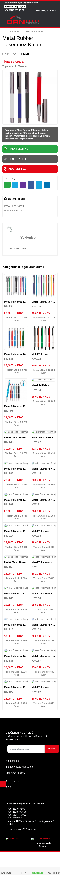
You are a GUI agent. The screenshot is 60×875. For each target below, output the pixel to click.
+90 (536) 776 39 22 (46, 10)
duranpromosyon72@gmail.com (21, 2)
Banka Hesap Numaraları (20, 766)
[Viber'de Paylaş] (23, 185)
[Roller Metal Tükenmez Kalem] (44, 432)
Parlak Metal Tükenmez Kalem (21, 437)
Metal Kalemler (35, 31)
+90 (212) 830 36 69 (17, 812)
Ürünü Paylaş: (12, 179)
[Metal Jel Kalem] (44, 380)
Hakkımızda (12, 760)
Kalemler (15, 31)
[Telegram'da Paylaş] (15, 185)
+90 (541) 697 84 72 (17, 818)
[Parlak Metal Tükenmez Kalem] (16, 432)
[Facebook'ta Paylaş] (31, 185)
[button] (55, 20)
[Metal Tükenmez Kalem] (16, 286)
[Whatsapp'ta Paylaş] (7, 185)
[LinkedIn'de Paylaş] (47, 185)
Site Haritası (13, 781)
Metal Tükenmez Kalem (17, 301)
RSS (8, 787)
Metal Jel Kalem (40, 385)
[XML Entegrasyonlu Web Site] (17, 840)
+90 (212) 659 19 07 (14, 10)
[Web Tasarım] (42, 840)
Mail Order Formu (15, 772)
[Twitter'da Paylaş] (39, 185)
